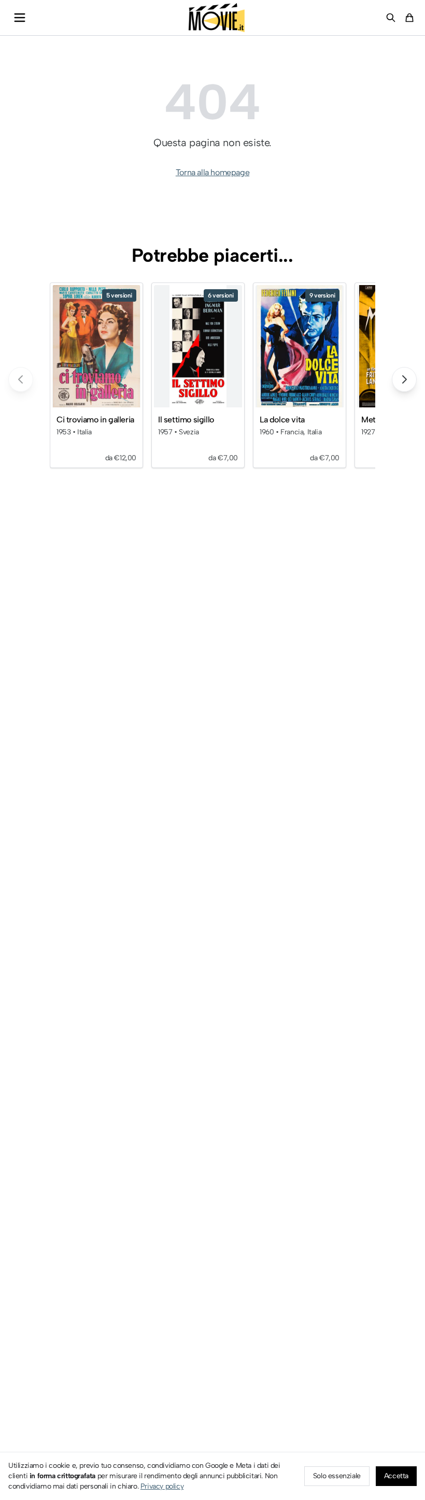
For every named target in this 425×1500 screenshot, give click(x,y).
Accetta (396, 1475)
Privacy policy (161, 1486)
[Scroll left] (20, 379)
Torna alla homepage (212, 172)
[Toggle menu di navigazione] (19, 17)
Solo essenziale (337, 1475)
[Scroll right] (404, 379)
